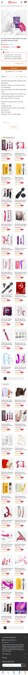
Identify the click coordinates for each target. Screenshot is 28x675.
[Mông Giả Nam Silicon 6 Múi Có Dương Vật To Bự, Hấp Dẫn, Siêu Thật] (21, 392)
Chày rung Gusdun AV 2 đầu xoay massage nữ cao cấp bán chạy (7, 296)
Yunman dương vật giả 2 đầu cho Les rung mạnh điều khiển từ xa (7, 522)
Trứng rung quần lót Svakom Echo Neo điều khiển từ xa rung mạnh (20, 498)
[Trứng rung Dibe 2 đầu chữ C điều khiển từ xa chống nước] (21, 608)
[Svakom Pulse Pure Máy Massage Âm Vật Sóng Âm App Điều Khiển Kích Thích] (21, 145)
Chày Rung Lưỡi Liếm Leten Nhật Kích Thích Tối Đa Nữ (6, 344)
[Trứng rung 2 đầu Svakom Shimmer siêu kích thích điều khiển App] (21, 440)
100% (21, 76)
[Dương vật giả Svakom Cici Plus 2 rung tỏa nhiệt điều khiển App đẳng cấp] (7, 440)
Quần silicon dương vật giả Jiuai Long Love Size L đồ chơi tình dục (7, 474)
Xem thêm (13, 127)
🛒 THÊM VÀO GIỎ (19, 63)
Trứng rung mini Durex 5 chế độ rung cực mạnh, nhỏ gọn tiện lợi (20, 250)
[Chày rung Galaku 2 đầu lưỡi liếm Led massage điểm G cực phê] (7, 359)
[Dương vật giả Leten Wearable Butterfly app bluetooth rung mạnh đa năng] (21, 560)
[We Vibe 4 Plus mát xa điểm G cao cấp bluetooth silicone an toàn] (14, 22)
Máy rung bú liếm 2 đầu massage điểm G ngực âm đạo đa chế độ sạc (21, 274)
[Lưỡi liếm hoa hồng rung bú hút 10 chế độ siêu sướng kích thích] (21, 288)
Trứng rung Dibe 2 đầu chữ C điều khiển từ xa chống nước (20, 618)
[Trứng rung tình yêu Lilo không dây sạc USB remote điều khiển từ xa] (7, 560)
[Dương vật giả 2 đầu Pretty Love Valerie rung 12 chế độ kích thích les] (7, 584)
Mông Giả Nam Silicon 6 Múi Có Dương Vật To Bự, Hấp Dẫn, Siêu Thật (21, 401)
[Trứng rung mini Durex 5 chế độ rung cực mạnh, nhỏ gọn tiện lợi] (21, 240)
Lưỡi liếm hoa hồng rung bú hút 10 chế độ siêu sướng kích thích (20, 296)
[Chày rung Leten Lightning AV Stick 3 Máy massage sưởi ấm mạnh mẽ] (7, 169)
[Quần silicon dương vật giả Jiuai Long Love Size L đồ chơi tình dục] (7, 464)
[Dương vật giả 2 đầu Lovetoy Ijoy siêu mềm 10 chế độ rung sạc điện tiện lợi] (21, 416)
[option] (14, 22)
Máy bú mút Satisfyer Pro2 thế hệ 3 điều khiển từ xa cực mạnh (6, 320)
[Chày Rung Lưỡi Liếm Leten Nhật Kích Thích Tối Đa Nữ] (7, 335)
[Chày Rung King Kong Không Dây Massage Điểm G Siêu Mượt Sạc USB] (21, 193)
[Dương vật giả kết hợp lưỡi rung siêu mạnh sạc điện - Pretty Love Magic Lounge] (21, 359)
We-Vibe (11, 44)
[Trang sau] (22, 378)
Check (23, 665)
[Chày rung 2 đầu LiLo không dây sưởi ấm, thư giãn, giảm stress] (7, 264)
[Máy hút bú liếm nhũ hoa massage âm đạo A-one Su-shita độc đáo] (7, 193)
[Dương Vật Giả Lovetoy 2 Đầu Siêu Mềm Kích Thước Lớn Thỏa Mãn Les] (21, 512)
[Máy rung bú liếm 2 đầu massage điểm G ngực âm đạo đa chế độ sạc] (21, 264)
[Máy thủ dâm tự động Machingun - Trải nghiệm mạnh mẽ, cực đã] (21, 536)
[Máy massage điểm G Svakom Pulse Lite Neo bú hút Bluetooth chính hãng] (21, 311)
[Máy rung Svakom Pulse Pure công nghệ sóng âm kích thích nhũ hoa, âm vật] (7, 240)
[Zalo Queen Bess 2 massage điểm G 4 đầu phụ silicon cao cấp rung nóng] (7, 145)
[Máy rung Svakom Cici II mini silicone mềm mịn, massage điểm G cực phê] (7, 216)
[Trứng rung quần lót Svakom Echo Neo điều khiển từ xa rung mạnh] (21, 488)
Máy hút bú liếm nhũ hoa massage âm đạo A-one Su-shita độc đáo (7, 201)
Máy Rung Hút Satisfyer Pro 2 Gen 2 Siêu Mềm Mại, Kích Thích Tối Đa (21, 225)
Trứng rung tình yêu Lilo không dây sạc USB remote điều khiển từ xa (7, 570)
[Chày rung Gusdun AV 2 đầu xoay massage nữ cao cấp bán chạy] (7, 288)
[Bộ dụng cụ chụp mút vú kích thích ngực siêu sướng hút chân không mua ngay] (21, 335)
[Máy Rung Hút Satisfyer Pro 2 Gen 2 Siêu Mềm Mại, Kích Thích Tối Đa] (21, 216)
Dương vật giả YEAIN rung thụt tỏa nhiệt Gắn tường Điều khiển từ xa (7, 401)
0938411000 (15, 71)
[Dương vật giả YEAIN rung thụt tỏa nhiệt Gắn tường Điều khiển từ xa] (7, 392)
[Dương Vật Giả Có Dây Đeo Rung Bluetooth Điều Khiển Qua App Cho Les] (7, 536)
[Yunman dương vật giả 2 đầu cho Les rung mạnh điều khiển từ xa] (7, 512)
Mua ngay (14, 68)
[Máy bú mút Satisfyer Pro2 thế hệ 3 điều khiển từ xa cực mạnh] (7, 311)
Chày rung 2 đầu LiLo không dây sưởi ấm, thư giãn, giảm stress (7, 274)
